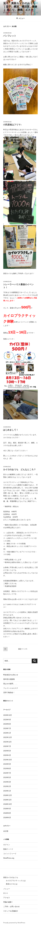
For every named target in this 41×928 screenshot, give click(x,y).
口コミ (5, 893)
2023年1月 (7, 733)
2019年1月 (7, 791)
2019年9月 (7, 764)
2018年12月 (7, 795)
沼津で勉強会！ (9, 692)
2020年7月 (7, 746)
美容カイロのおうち (10, 877)
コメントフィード (9, 853)
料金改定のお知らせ (10, 675)
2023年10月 (7, 715)
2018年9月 (7, 808)
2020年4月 (7, 755)
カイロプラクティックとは (16, 880)
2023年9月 (7, 720)
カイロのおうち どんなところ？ (19, 469)
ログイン (6, 845)
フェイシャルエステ (10, 688)
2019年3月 (7, 782)
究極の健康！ (8, 902)
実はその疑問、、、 (10, 684)
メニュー (22, 18)
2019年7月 (7, 773)
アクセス (6, 897)
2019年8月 (7, 768)
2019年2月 (7, 786)
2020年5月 (7, 751)
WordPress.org (8, 858)
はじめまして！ (10, 430)
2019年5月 (7, 777)
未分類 (5, 831)
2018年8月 (7, 813)
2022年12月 (7, 737)
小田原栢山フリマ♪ (12, 124)
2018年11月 (7, 800)
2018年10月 (7, 804)
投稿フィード (8, 849)
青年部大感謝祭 (9, 679)
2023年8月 (7, 724)
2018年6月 (7, 817)
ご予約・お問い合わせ (11, 906)
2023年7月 (7, 728)
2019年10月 (7, 760)
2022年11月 (7, 742)
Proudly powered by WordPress (14, 923)
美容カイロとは (11, 884)
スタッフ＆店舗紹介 (10, 911)
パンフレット (9, 36)
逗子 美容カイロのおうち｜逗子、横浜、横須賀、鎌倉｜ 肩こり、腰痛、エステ (20, 6)
